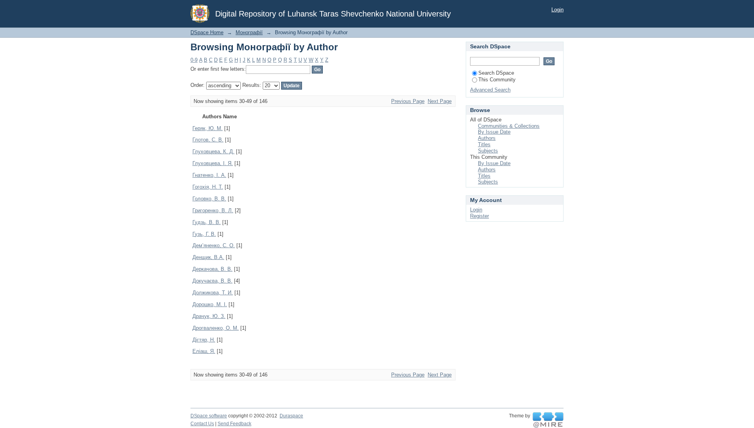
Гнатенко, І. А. (209, 175)
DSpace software (208, 416)
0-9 (194, 60)
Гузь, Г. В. (204, 234)
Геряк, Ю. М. (207, 128)
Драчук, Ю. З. (208, 316)
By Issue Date (494, 132)
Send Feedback (234, 423)
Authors (487, 138)
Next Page (440, 101)
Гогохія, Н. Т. (207, 187)
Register (479, 216)
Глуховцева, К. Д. (213, 151)
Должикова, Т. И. (212, 293)
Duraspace (291, 416)
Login (557, 10)
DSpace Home (206, 32)
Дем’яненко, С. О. (213, 245)
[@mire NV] (548, 420)
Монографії (249, 32)
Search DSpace (496, 73)
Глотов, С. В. (207, 140)
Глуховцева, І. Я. (212, 163)
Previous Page (408, 101)
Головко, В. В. (209, 199)
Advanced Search (490, 90)
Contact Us (202, 423)
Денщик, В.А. (208, 257)
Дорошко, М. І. (209, 304)
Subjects (488, 151)
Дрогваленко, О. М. (215, 328)
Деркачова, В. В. (212, 269)
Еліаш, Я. (203, 351)
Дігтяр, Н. (203, 340)
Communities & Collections (509, 126)
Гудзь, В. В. (206, 222)
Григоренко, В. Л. (212, 210)
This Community (497, 80)
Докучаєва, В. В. (212, 281)
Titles (484, 144)
